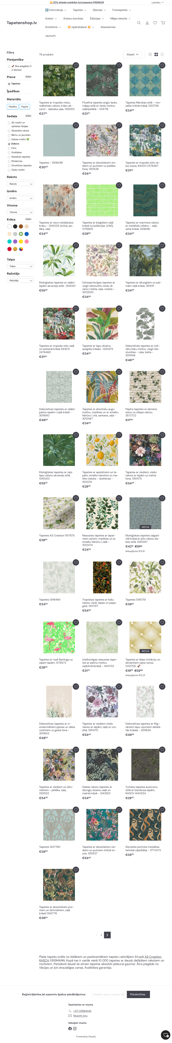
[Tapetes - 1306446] (59, 146)
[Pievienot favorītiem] (76, 65)
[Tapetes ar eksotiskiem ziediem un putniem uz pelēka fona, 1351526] (102, 150)
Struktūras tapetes (21, 165)
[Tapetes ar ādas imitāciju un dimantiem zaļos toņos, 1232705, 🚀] (145, 649)
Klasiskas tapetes (20, 156)
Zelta (15, 249)
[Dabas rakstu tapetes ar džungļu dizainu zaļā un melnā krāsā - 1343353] (102, 774)
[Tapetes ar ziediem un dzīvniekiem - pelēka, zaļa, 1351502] (59, 774)
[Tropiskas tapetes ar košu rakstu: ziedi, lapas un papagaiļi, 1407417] (102, 587)
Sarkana (9, 249)
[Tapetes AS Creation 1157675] (59, 519)
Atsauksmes (108, 27)
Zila (27, 234)
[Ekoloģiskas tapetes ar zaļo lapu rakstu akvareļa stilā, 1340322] (59, 459)
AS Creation (153, 957)
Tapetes (78, 10)
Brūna (21, 226)
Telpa (11, 259)
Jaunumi (50, 36)
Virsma (12, 205)
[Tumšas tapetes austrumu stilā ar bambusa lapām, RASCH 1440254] (145, 774)
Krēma (9, 234)
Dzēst (28, 76)
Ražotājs (13, 274)
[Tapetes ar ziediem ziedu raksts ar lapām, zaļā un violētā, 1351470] (102, 711)
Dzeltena (21, 241)
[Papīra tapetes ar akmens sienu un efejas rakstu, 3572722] (145, 396)
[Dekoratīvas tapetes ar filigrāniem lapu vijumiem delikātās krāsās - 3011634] (145, 711)
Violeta (15, 241)
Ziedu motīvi (18, 169)
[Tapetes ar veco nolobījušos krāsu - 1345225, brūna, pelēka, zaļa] (59, 210)
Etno (13, 148)
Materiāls (14, 99)
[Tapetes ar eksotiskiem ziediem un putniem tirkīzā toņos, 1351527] (102, 834)
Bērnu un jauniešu (21, 134)
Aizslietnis (51, 27)
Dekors (15, 143)
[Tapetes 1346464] (59, 584)
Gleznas (98, 10)
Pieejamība (15, 60)
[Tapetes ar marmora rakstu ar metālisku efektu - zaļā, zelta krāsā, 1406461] (145, 210)
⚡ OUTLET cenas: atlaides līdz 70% (77, 3)
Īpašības (13, 91)
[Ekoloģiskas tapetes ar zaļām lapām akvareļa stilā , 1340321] (59, 268)
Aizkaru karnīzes (73, 18)
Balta (9, 226)
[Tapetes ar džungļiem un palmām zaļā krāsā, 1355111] (145, 268)
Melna (15, 226)
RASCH (44, 960)
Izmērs (12, 191)
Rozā (27, 241)
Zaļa (21, 234)
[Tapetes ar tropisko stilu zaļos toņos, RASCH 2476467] (145, 148)
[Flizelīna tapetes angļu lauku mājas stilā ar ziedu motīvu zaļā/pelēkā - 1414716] (102, 90)
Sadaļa (12, 116)
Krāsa (11, 219)
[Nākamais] (107, 935)
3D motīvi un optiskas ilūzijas (19, 124)
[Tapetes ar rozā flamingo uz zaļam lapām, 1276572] (59, 645)
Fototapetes (120, 10)
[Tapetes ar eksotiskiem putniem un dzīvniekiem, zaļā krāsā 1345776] (59, 894)
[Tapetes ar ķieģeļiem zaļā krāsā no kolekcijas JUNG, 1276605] (102, 210)
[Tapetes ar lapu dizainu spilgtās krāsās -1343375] (102, 331)
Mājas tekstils (119, 18)
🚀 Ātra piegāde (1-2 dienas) (21, 68)
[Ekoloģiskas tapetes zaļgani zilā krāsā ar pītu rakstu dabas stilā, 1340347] (145, 524)
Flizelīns (13, 106)
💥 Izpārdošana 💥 (79, 27)
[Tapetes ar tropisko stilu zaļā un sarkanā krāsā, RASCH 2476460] (59, 333)
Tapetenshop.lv (22, 22)
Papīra (24, 106)
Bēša (27, 226)
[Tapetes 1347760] (59, 831)
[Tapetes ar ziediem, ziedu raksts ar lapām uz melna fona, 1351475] (145, 459)
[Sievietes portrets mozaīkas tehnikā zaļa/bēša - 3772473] (145, 832)
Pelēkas (15, 234)
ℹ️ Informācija (54, 10)
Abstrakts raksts (20, 130)
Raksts (12, 177)
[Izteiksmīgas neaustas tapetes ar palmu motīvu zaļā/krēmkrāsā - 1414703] (102, 647)
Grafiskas (16, 152)
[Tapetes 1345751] (145, 584)
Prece (11, 77)
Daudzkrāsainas (21, 249)
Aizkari (49, 18)
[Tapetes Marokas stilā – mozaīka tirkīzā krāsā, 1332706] (145, 88)
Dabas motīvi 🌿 (20, 139)
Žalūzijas (95, 18)
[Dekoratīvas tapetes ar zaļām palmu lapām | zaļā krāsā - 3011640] (59, 396)
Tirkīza (9, 241)
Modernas (16, 161)
